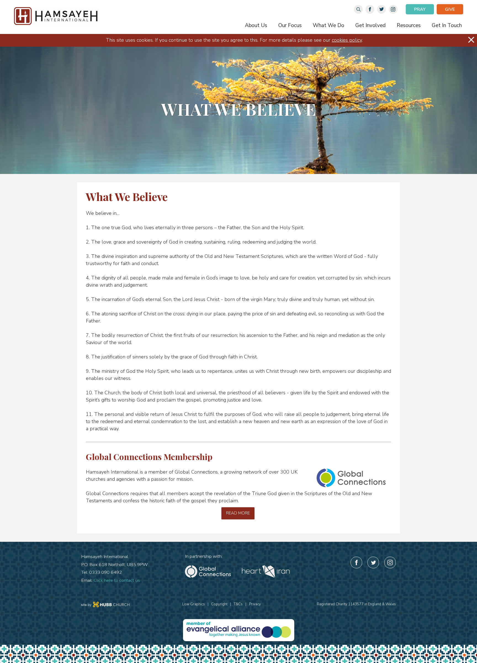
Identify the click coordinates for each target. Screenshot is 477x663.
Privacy (255, 604)
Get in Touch (447, 25)
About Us (256, 25)
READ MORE (238, 513)
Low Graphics (193, 604)
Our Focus (290, 25)
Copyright (219, 604)
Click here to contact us (117, 580)
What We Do (328, 25)
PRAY (420, 9)
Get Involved (370, 25)
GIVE (450, 9)
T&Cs (238, 604)
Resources (409, 25)
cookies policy (347, 40)
